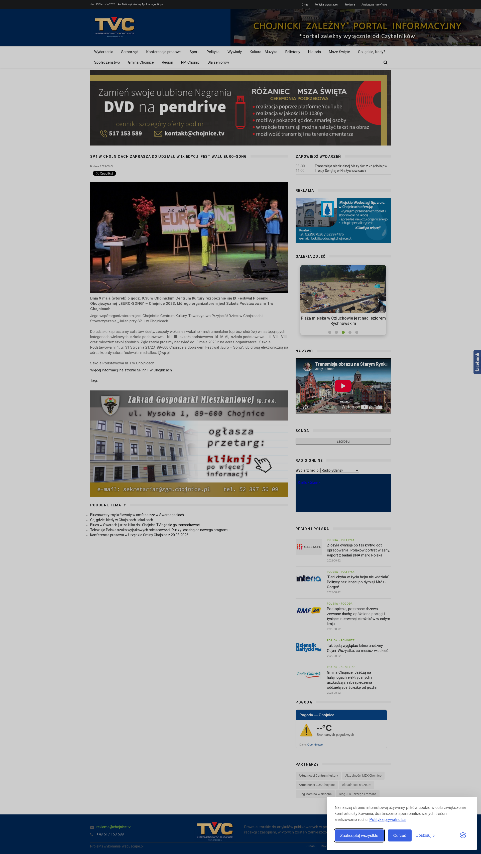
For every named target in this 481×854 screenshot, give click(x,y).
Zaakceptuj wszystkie (359, 835)
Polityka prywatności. (387, 819)
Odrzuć (399, 835)
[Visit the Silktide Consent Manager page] (463, 835)
